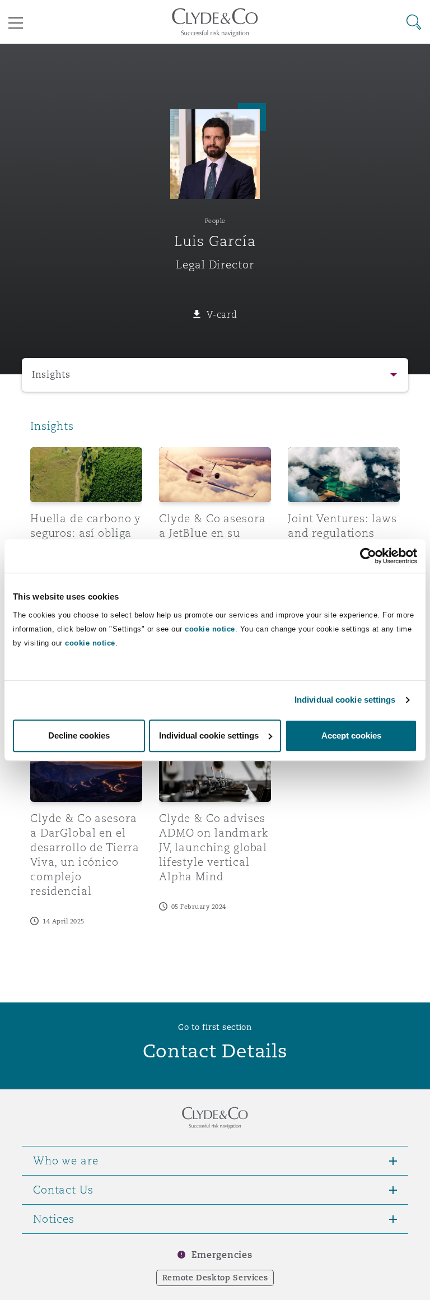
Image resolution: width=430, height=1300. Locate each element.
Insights (51, 374)
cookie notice (210, 629)
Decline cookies (79, 735)
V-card (222, 314)
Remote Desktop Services (215, 1278)
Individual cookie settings (345, 699)
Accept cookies (351, 735)
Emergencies (221, 1255)
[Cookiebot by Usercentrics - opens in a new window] (368, 555)
